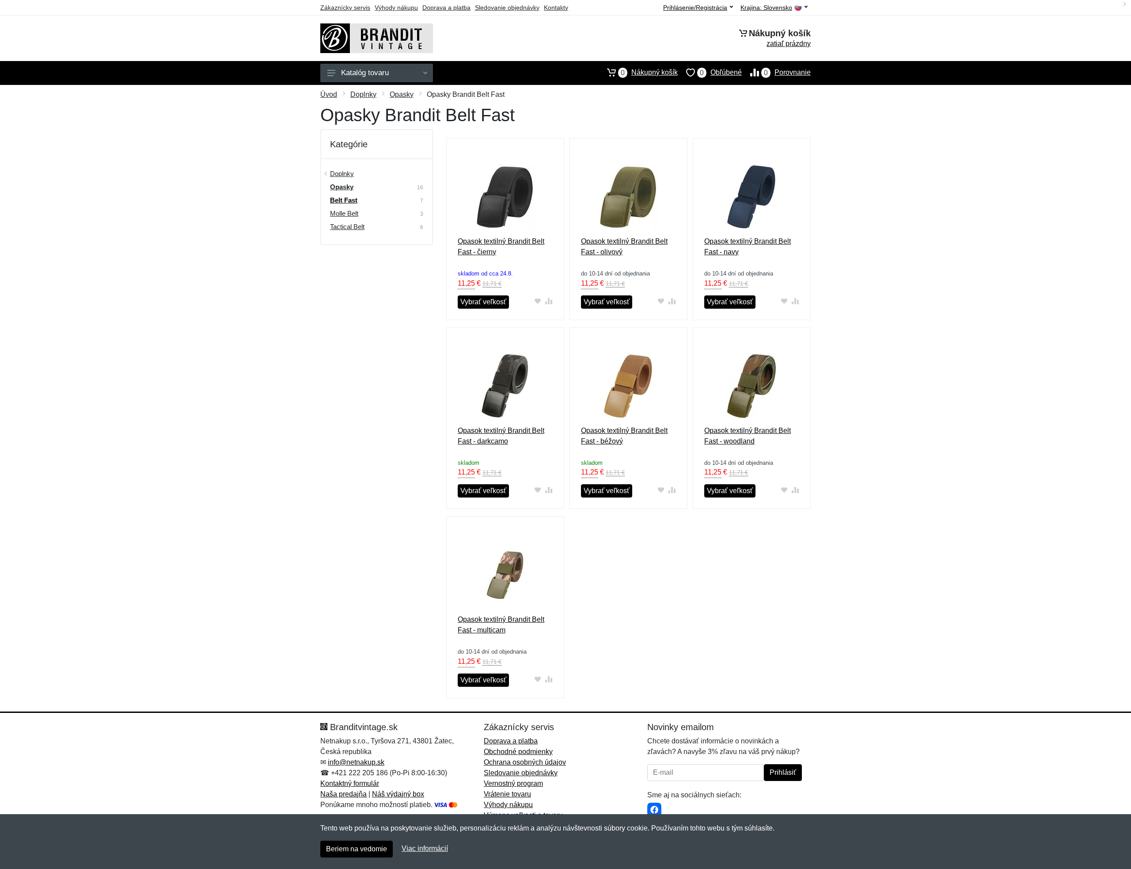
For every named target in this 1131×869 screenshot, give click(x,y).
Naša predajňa (343, 794)
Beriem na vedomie (356, 849)
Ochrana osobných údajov (525, 762)
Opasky (402, 94)
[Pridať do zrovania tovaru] (548, 300)
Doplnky (363, 94)
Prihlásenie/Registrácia (695, 7)
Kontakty (556, 7)
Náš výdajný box (398, 794)
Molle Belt (344, 213)
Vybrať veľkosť (483, 302)
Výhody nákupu (396, 7)
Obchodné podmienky (518, 751)
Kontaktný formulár (349, 783)
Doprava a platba (446, 7)
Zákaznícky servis (345, 7)
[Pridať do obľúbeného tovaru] (537, 300)
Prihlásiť (783, 772)
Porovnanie (787, 73)
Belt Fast (343, 200)
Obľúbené (721, 73)
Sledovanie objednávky (507, 7)
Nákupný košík (649, 73)
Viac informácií (425, 848)
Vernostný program (513, 783)
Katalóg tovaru (365, 73)
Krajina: (766, 7)
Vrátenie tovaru (507, 794)
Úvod (328, 94)
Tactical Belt (347, 226)
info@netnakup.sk (356, 762)
